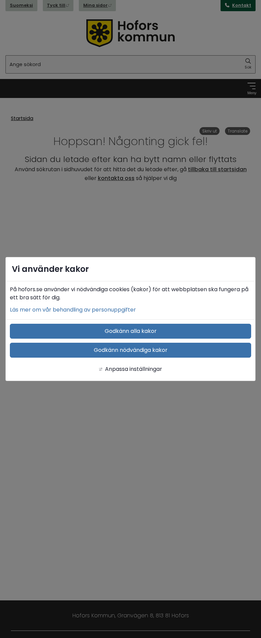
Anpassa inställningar (133, 369)
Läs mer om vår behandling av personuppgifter (73, 310)
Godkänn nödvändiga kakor (131, 350)
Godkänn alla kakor (131, 331)
